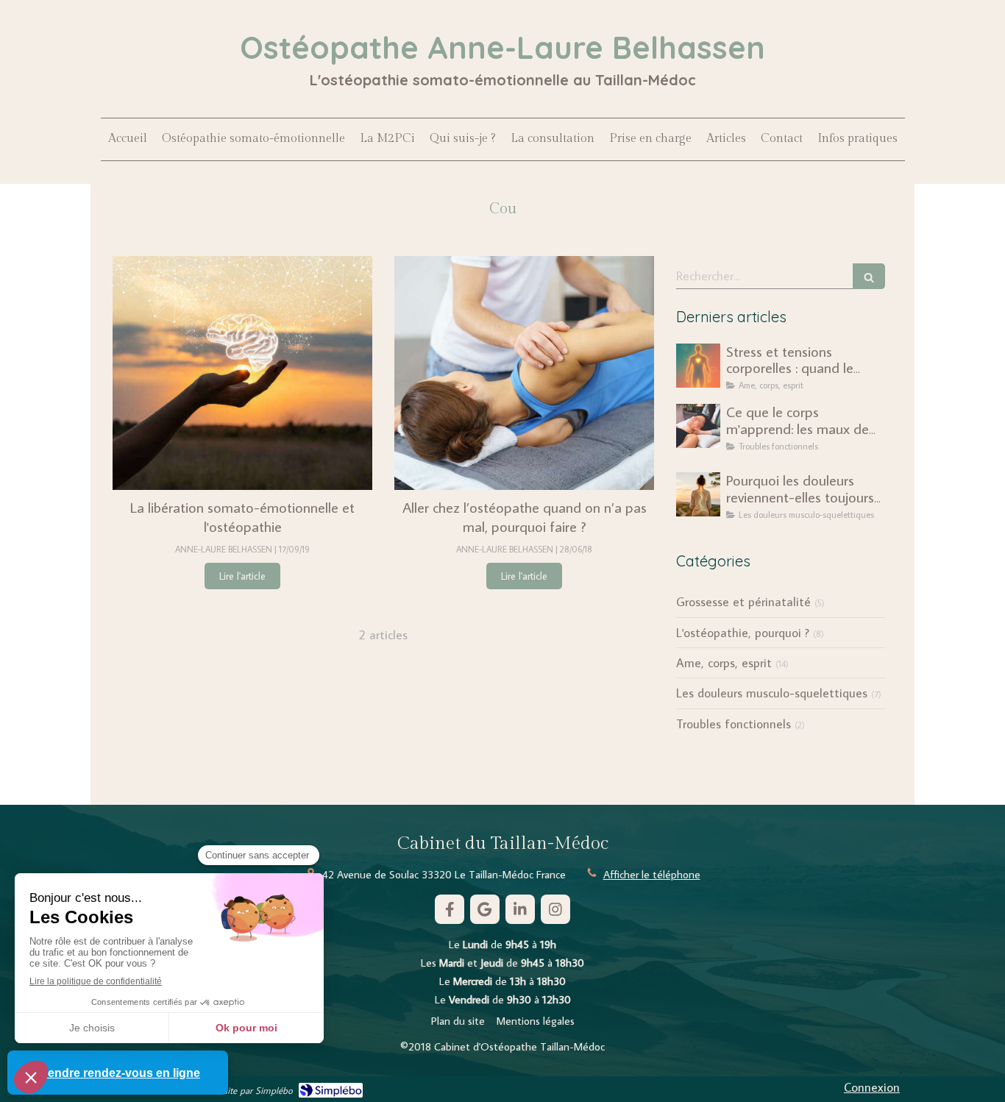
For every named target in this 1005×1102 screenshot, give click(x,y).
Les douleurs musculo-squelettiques (771, 693)
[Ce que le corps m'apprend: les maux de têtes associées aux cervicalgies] (698, 426)
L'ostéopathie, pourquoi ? (742, 633)
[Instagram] (555, 909)
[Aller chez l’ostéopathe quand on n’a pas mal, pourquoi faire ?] (524, 373)
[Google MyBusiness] (485, 909)
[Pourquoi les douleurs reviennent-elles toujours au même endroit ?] (698, 494)
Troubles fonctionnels (733, 724)
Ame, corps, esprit (724, 663)
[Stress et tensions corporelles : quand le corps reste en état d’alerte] (698, 366)
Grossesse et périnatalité (743, 602)
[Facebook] (449, 909)
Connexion (872, 1087)
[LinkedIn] (520, 909)
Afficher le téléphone (651, 874)
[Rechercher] (869, 276)
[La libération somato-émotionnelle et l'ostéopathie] (242, 373)
